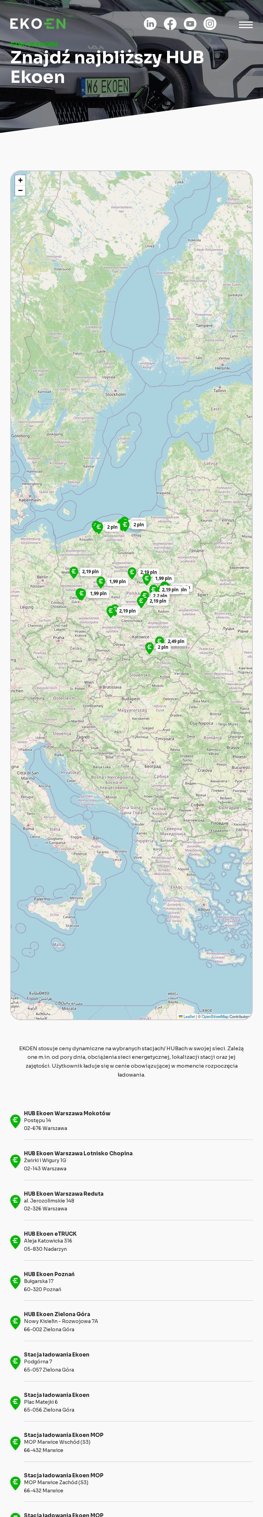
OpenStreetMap (215, 1016)
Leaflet (189, 1016)
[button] (101, 583)
